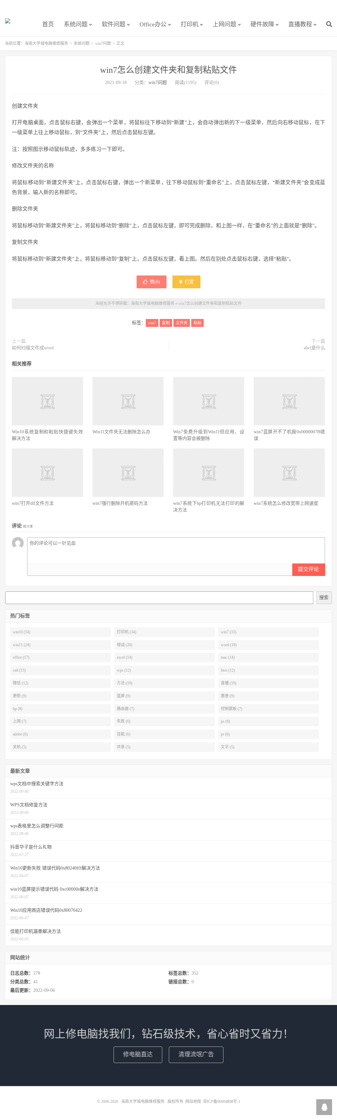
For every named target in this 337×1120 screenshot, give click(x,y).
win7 (152, 323)
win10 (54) (21, 632)
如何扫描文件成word (33, 347)
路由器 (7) (125, 708)
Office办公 (153, 24)
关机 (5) (19, 747)
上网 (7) (19, 721)
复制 (166, 323)
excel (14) (124, 657)
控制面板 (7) (231, 708)
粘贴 (197, 323)
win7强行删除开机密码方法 (120, 503)
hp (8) (17, 708)
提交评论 (308, 569)
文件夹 (182, 323)
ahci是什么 (314, 347)
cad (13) (19, 670)
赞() (155, 281)
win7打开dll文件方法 (33, 503)
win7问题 (103, 43)
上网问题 (224, 24)
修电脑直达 (138, 1054)
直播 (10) (228, 683)
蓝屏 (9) (123, 696)
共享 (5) (123, 747)
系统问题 (76, 24)
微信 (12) (20, 683)
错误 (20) (124, 645)
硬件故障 (262, 24)
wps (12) (124, 670)
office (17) (21, 657)
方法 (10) (124, 683)
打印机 (189, 24)
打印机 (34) (126, 632)
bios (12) (228, 670)
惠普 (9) (227, 696)
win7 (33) (228, 632)
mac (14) (228, 657)
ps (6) (225, 721)
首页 (48, 24)
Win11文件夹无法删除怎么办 (121, 431)
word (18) (229, 645)
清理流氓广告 (196, 1054)
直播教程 (300, 24)
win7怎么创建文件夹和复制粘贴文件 (168, 70)
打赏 (188, 281)
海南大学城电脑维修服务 (7, 23)
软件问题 (113, 24)
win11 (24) (21, 645)
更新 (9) (19, 696)
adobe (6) (20, 734)
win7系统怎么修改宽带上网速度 (286, 503)
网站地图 (193, 1101)
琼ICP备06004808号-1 (221, 1101)
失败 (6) (123, 721)
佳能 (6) (123, 734)
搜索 (323, 597)
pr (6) (225, 734)
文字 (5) (227, 747)
